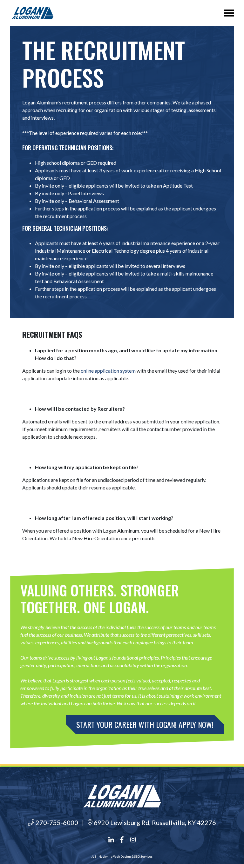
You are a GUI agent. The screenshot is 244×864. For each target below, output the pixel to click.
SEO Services (143, 856)
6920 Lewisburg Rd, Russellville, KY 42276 (154, 822)
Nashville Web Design (114, 856)
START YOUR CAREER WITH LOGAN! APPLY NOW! (145, 724)
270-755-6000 (56, 822)
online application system (108, 371)
